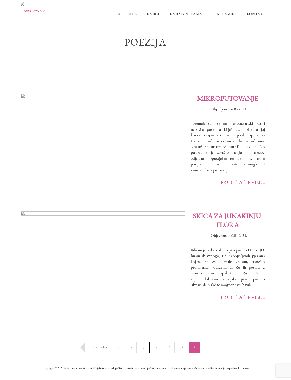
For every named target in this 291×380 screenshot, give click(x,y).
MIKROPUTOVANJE (227, 98)
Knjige (153, 13)
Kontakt (256, 13)
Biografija (126, 13)
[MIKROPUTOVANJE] (103, 147)
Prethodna (99, 347)
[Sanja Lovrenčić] (33, 10)
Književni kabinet (188, 13)
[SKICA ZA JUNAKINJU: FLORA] (103, 265)
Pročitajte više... (242, 182)
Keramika (227, 13)
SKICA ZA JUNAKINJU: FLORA (228, 220)
